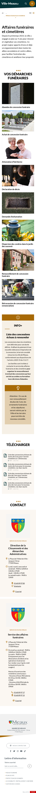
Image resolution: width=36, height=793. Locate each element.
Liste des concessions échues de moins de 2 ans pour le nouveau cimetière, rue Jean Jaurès (19, 466)
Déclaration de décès (11, 189)
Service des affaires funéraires (18, 636)
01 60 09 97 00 (19, 583)
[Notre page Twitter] (14, 751)
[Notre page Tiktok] (25, 751)
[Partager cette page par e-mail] (30, 12)
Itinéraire (17, 586)
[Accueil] (2, 13)
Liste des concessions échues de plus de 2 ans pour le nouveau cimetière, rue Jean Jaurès (19, 485)
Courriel (18, 591)
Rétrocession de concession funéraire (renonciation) (18, 304)
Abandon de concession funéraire (16, 107)
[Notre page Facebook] (10, 751)
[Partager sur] (33, 12)
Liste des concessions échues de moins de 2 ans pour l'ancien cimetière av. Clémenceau (19, 457)
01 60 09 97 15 (19, 695)
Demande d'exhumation (12, 217)
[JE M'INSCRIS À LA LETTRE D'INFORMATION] (29, 766)
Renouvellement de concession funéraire (15, 275)
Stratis (33, 792)
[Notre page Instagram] (18, 751)
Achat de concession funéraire (15, 134)
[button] (26, 3)
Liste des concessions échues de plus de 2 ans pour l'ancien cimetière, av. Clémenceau (19, 475)
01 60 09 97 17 (19, 692)
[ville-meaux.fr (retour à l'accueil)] (10, 3)
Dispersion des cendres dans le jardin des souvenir (17, 245)
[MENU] (32, 3)
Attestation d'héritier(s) (12, 162)
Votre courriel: (10, 762)
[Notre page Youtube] (21, 751)
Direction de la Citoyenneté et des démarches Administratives (18, 549)
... (6, 13)
